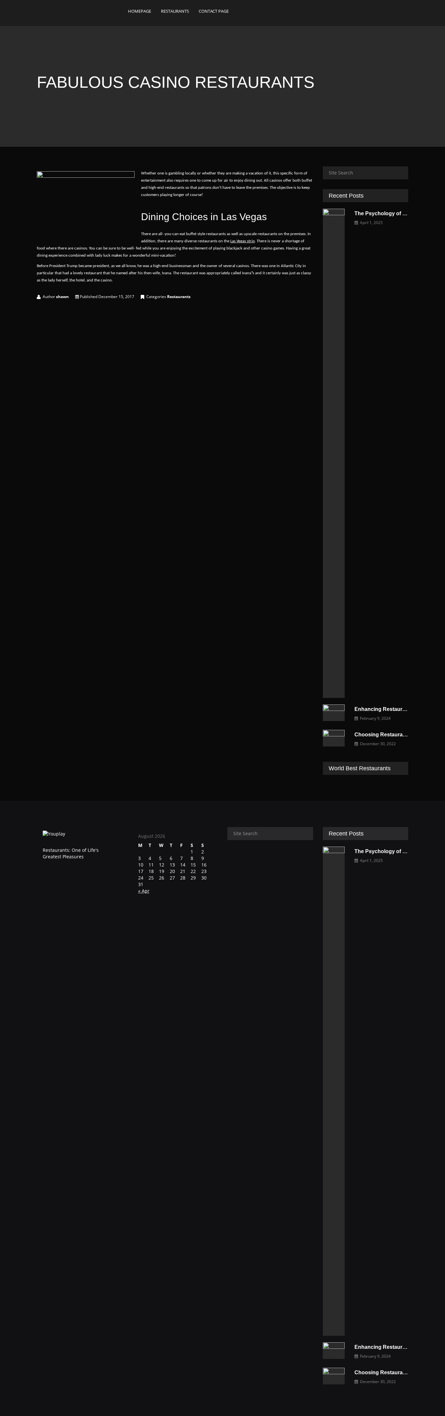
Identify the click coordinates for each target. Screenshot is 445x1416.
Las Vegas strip (242, 241)
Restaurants (179, 296)
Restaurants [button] (175, 11)
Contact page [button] (214, 11)
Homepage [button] (139, 11)
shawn (62, 296)
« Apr (144, 891)
